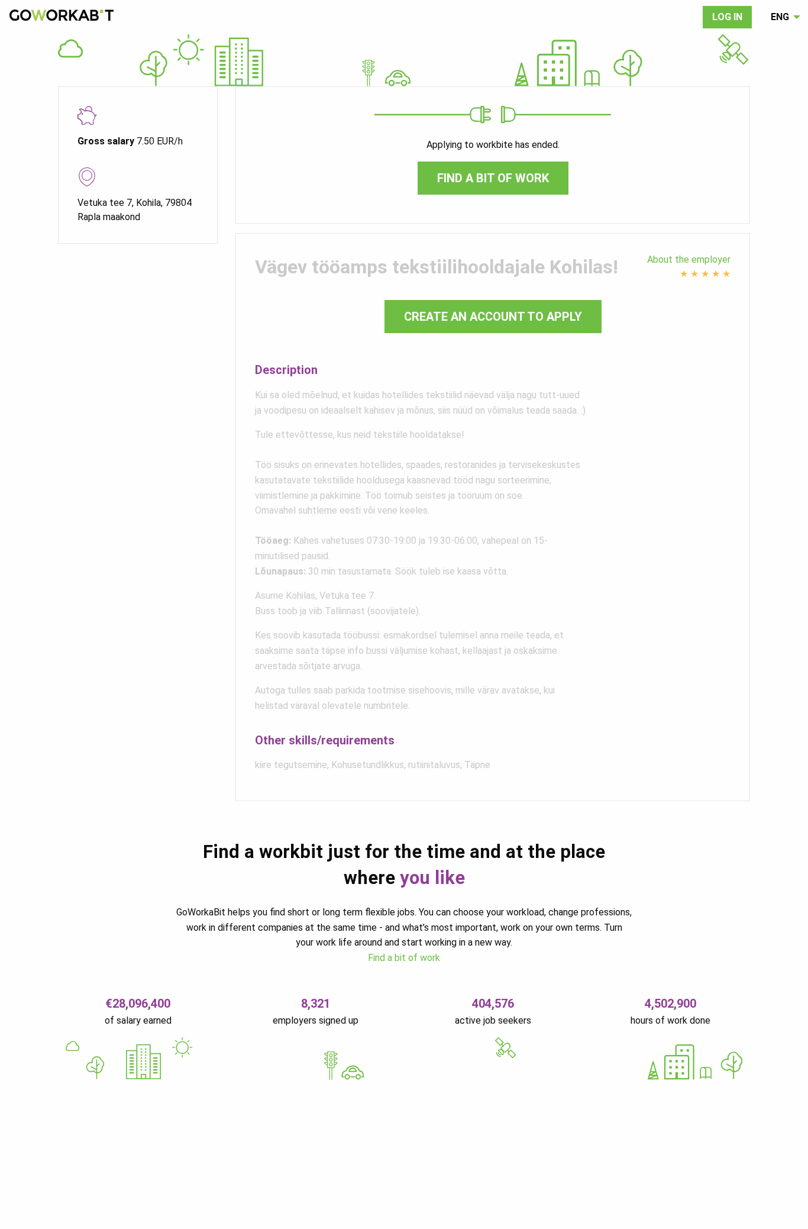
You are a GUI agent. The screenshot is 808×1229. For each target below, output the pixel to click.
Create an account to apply (493, 316)
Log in (727, 16)
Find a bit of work (493, 178)
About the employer (689, 259)
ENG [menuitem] (780, 16)
